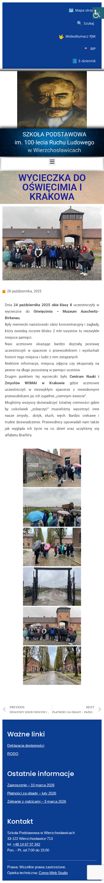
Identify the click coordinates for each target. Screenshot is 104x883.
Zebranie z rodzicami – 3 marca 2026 (36, 801)
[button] (52, 162)
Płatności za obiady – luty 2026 (31, 793)
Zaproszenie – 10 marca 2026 (30, 785)
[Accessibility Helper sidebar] (98, 13)
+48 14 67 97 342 (26, 844)
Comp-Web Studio (53, 873)
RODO (12, 754)
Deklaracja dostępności (25, 745)
